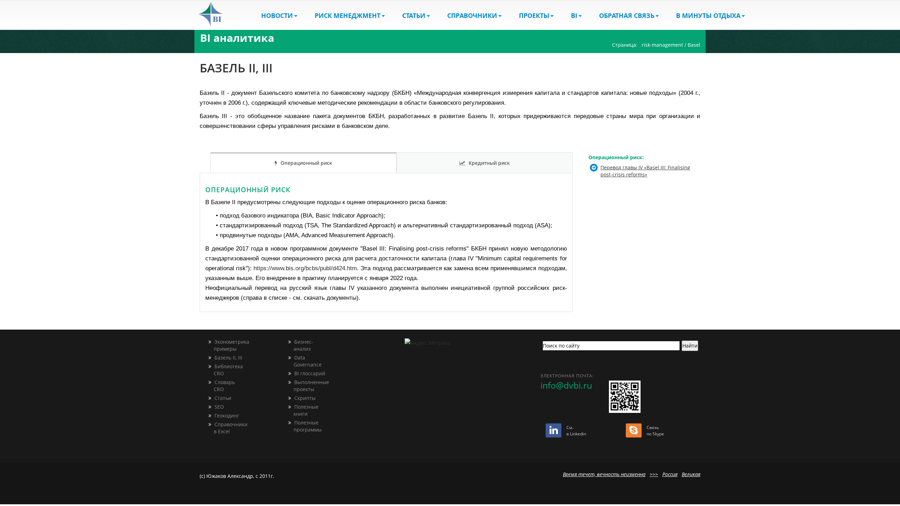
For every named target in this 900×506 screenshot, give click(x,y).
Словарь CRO (221, 386)
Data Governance (304, 361)
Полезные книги (303, 410)
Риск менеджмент (347, 15)
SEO (218, 406)
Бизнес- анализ (300, 345)
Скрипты (304, 398)
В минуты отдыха (708, 15)
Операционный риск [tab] (306, 163)
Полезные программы (304, 426)
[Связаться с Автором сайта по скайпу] (634, 431)
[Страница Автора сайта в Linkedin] (553, 431)
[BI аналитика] (216, 14)
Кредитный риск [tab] (489, 163)
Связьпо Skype (655, 430)
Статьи (413, 15)
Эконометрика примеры (228, 345)
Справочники (472, 15)
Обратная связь (626, 15)
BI (574, 15)
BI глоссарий (309, 373)
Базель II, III (227, 357)
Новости (277, 15)
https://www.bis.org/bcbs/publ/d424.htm (305, 268)
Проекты (534, 15)
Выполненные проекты (308, 386)
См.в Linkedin (576, 430)
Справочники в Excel (227, 428)
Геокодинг (226, 415)
